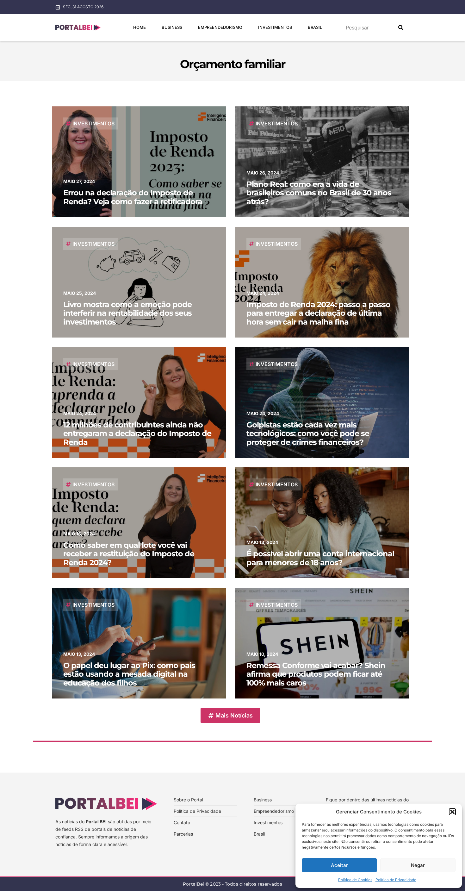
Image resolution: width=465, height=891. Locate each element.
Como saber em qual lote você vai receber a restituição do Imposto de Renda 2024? (128, 553)
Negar (418, 865)
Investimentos (275, 27)
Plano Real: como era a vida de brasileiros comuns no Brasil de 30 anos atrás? (318, 193)
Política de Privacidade (395, 879)
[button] (452, 812)
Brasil (315, 27)
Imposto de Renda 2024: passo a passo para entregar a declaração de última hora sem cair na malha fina (318, 313)
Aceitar (339, 865)
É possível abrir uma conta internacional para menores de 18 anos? (320, 558)
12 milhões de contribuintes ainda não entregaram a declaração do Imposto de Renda (137, 433)
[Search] (400, 27)
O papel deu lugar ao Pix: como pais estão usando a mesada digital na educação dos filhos (129, 674)
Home (139, 27)
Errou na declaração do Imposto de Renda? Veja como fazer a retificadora (132, 197)
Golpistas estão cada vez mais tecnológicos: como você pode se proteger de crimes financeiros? (307, 433)
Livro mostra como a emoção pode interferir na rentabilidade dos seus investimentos (127, 313)
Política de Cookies (355, 879)
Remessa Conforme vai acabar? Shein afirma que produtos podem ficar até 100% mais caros (315, 674)
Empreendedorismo (220, 27)
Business (172, 27)
